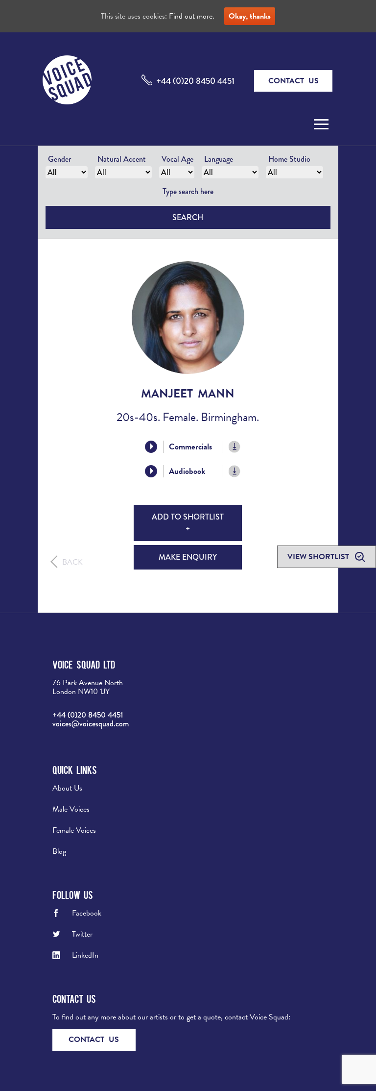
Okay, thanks (250, 16)
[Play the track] (151, 447)
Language (218, 159)
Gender (59, 159)
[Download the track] (235, 447)
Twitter (82, 934)
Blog (59, 851)
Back (72, 562)
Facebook (86, 913)
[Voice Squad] (67, 80)
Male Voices (71, 809)
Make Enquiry (188, 557)
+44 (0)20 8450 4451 (195, 80)
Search (187, 217)
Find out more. (191, 16)
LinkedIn (85, 955)
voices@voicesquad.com (90, 723)
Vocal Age (177, 159)
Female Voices (74, 830)
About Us (67, 788)
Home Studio (289, 159)
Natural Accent (121, 159)
